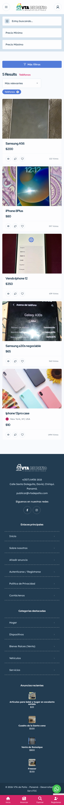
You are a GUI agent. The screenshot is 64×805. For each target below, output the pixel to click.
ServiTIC (32, 790)
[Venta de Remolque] (32, 740)
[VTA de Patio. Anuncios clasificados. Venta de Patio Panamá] (32, 7)
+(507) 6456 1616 (32, 479)
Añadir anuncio (18, 559)
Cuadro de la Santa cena (32, 726)
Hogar (13, 622)
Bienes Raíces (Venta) (22, 646)
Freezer (32, 769)
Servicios (14, 670)
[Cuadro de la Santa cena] (32, 719)
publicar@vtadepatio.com (32, 493)
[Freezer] (32, 762)
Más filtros (33, 64)
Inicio (12, 536)
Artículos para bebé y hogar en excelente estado (32, 703)
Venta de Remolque (32, 747)
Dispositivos (16, 634)
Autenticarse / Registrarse (25, 571)
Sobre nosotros (18, 548)
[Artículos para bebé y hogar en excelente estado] (32, 695)
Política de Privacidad (22, 583)
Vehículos (15, 658)
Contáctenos (17, 595)
